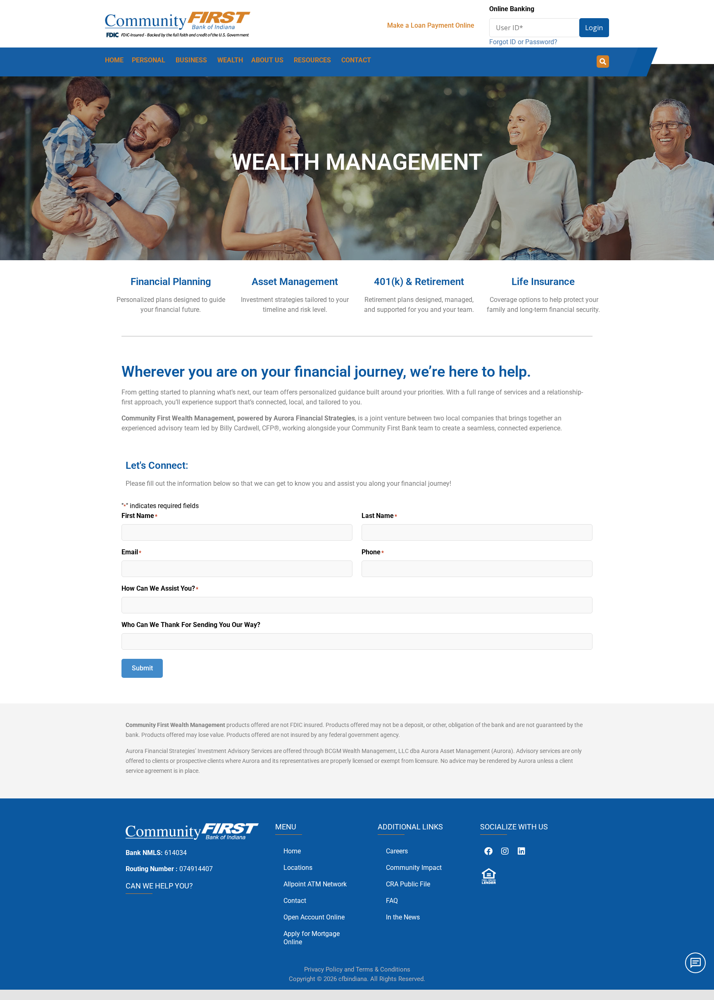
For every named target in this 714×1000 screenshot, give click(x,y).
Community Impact (414, 868)
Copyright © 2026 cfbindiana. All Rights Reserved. (357, 979)
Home (292, 851)
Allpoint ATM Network (315, 884)
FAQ (392, 901)
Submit (142, 668)
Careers (397, 851)
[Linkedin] (521, 851)
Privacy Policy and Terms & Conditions (357, 969)
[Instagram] (505, 851)
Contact (294, 901)
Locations (297, 868)
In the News (403, 917)
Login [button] (594, 27)
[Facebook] (488, 851)
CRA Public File (408, 884)
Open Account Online (314, 917)
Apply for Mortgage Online (311, 938)
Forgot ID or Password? (523, 42)
